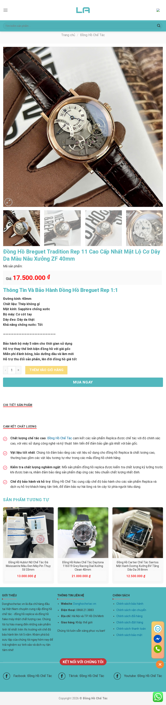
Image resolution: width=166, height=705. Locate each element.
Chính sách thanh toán (131, 628)
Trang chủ (68, 35)
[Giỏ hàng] (159, 10)
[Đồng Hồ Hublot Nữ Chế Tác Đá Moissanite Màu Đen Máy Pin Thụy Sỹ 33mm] (28, 532)
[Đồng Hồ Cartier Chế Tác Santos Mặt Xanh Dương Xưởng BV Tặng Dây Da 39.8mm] (137, 532)
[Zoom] (8, 202)
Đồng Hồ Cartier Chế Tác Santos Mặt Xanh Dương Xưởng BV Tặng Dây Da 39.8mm (137, 566)
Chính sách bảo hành (129, 603)
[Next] (154, 127)
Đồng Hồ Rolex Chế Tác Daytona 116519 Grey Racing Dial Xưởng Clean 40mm (83, 566)
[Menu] (5, 10)
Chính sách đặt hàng (129, 622)
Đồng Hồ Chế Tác (92, 35)
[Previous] (11, 127)
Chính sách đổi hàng (129, 616)
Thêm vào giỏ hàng (46, 370)
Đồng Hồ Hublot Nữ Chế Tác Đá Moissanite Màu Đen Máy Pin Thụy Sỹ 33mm (28, 566)
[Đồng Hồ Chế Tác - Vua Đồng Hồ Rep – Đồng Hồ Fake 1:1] (83, 10)
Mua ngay (83, 382)
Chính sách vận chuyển (131, 610)
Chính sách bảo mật (129, 635)
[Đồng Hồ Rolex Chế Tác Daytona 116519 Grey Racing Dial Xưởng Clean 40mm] (83, 532)
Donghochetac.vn (84, 603)
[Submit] (158, 26)
